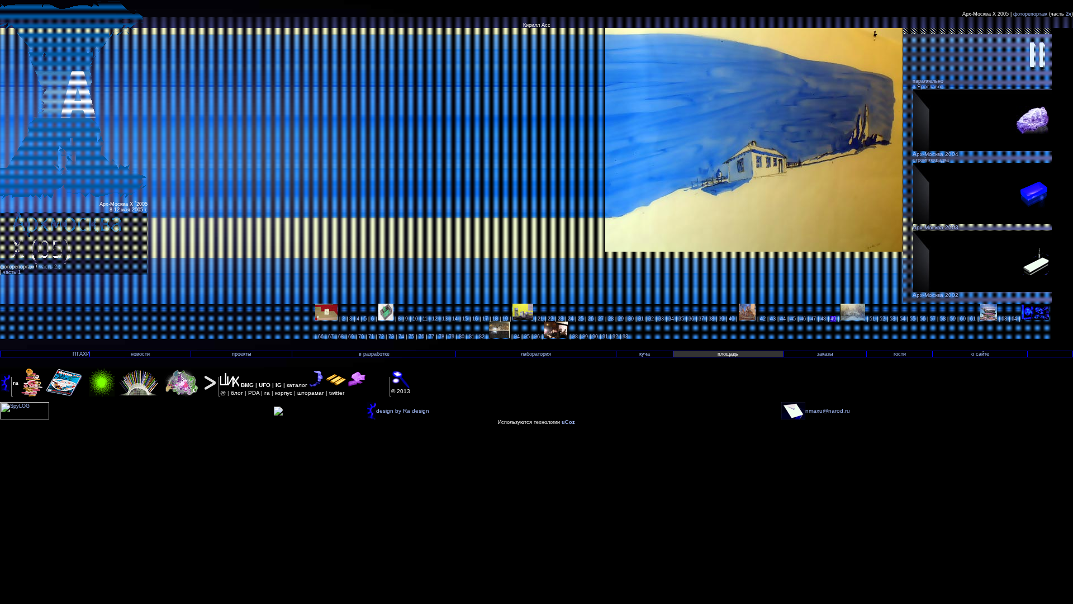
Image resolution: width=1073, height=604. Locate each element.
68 (341, 336)
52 (882, 319)
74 (401, 336)
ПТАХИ (81, 354)
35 (681, 319)
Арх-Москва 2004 (935, 154)
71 (371, 336)
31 (641, 319)
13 (445, 319)
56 (922, 319)
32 (651, 319)
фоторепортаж (1030, 14)
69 (351, 336)
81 (471, 336)
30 (631, 319)
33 (661, 319)
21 (540, 319)
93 (625, 336)
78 (441, 336)
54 (902, 319)
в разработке (374, 354)
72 (381, 336)
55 (912, 319)
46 (803, 319)
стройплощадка (931, 160)
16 (475, 319)
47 (813, 319)
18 (495, 319)
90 (595, 336)
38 (711, 319)
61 (973, 319)
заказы (825, 354)
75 (411, 336)
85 (527, 336)
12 (435, 319)
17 (485, 319)
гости (900, 354)
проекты (241, 354)
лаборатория (536, 354)
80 (461, 336)
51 (872, 319)
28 (611, 319)
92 (615, 336)
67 (331, 336)
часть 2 (49, 267)
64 (1014, 319)
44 (783, 319)
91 (605, 336)
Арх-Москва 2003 (935, 227)
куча (644, 354)
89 (585, 336)
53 (892, 319)
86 (537, 336)
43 (773, 319)
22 (550, 319)
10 (415, 319)
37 (701, 319)
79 (451, 336)
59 (953, 319)
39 (721, 319)
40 (731, 319)
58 (943, 319)
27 (601, 319)
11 (425, 319)
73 (391, 336)
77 (431, 336)
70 (361, 336)
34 (671, 319)
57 (933, 319)
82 (482, 336)
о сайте (980, 354)
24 (570, 319)
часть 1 (12, 272)
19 (505, 319)
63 (1004, 319)
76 (421, 336)
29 (621, 319)
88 (575, 336)
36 (691, 319)
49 (833, 319)
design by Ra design (402, 411)
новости (140, 354)
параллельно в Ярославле (928, 83)
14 (455, 319)
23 (560, 319)
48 (823, 319)
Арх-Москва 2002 (935, 295)
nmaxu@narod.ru (827, 411)
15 (465, 319)
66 (321, 336)
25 (580, 319)
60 (963, 319)
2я (1068, 14)
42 (763, 319)
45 (793, 319)
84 (517, 336)
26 (591, 319)
